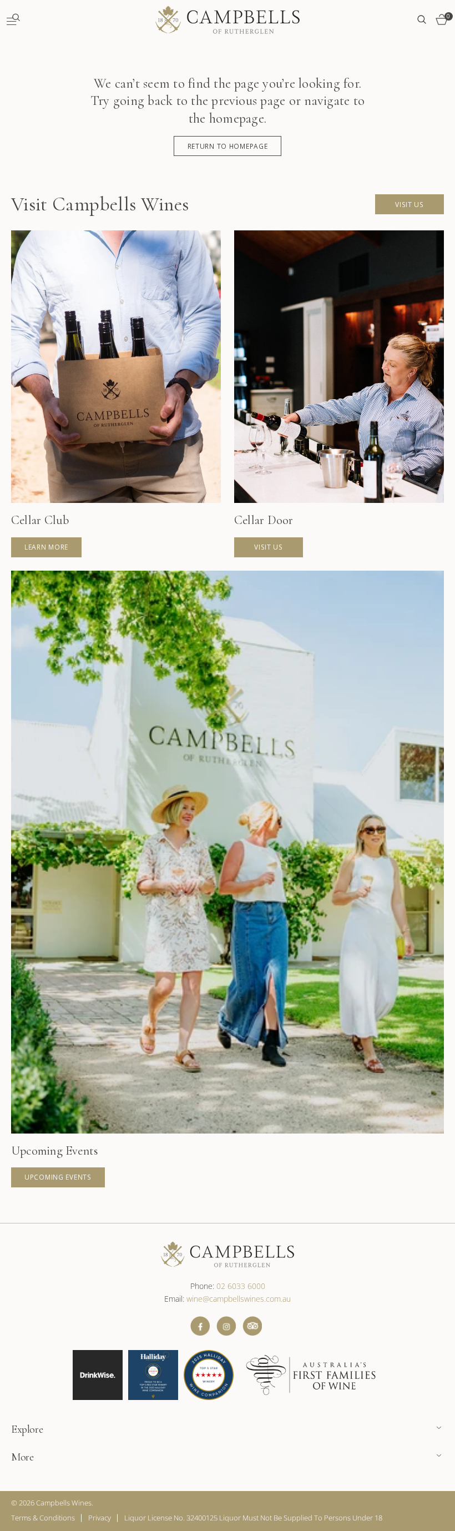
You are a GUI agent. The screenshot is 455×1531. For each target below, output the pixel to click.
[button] (13, 19)
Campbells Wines (64, 1503)
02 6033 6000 (240, 1286)
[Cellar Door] (339, 393)
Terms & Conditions (43, 1518)
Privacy (99, 1518)
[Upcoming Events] (227, 879)
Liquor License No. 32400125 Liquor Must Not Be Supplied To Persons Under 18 (253, 1518)
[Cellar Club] (116, 393)
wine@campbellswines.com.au (238, 1298)
